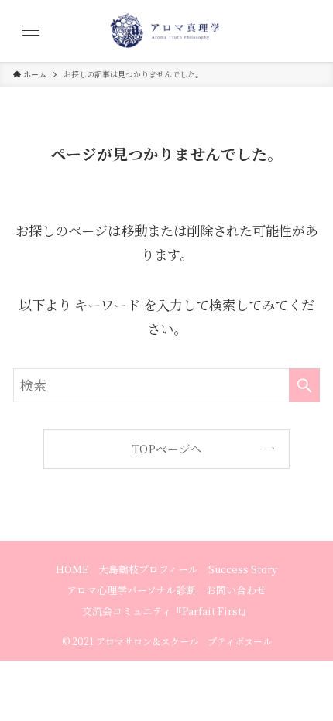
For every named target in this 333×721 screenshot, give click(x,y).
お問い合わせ (236, 590)
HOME (72, 569)
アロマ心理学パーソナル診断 (131, 590)
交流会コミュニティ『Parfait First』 (167, 610)
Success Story (242, 569)
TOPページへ (167, 448)
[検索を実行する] (304, 385)
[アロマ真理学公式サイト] (166, 31)
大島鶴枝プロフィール (148, 569)
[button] (31, 31)
